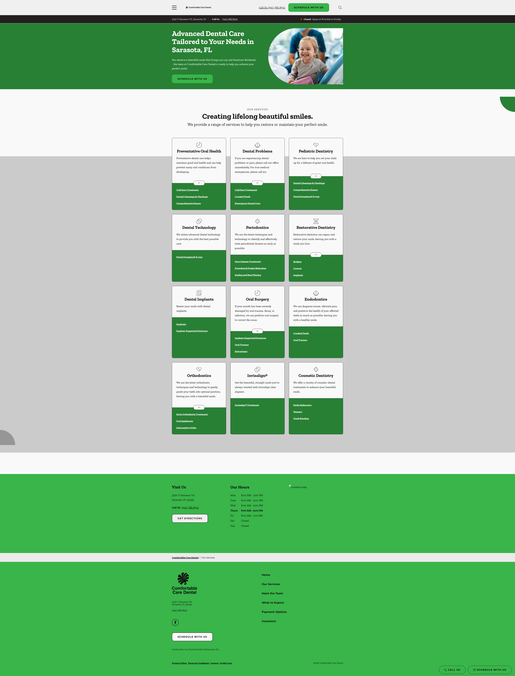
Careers (214, 663)
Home (266, 574)
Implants (298, 275)
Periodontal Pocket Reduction (250, 268)
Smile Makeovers (302, 405)
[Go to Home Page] (198, 7)
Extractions (241, 351)
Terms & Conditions (198, 663)
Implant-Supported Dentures (192, 330)
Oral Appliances (184, 421)
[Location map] (316, 513)
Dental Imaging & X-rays (306, 196)
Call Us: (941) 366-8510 (272, 7)
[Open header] (175, 7)
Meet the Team (272, 593)
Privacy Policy (179, 663)
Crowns (297, 268)
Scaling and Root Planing (248, 274)
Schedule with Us (308, 7)
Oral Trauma (242, 344)
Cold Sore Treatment (187, 189)
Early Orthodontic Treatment (192, 414)
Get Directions (190, 518)
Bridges (297, 261)
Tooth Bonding (301, 418)
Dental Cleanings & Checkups (192, 196)
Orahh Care (226, 663)
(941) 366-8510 (230, 19)
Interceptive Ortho (186, 427)
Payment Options (274, 611)
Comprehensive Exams (188, 203)
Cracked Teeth (242, 196)
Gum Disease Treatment (248, 261)
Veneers (297, 411)
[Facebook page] (175, 622)
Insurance (269, 621)
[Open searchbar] (340, 7)
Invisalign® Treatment (247, 405)
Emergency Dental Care (247, 203)
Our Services (271, 584)
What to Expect (273, 602)
